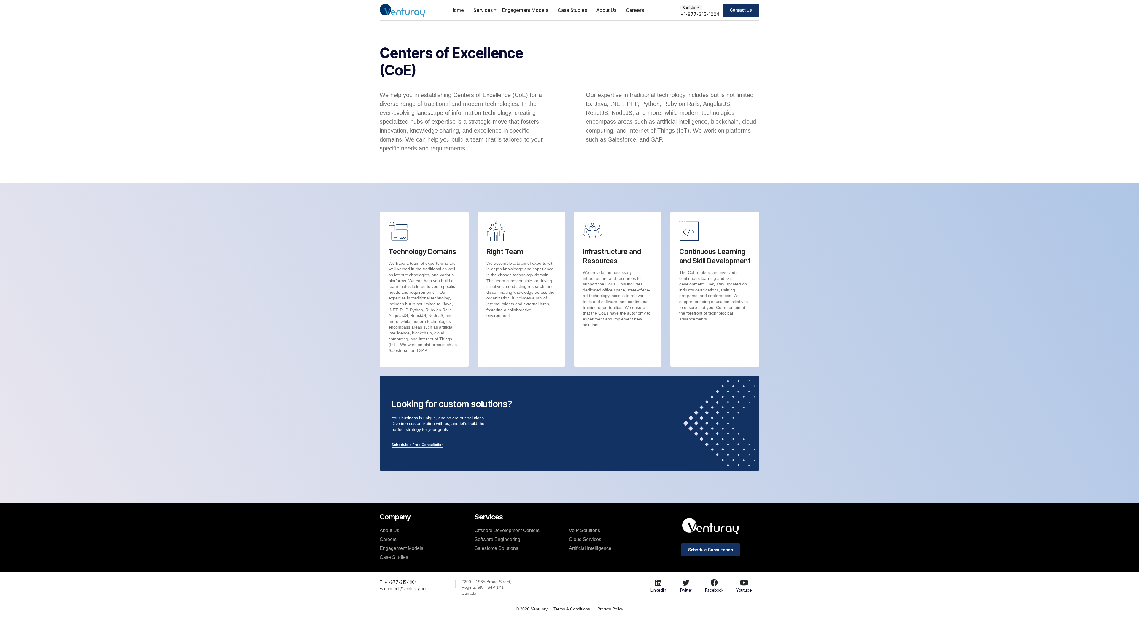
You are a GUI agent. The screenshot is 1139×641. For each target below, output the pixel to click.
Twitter (685, 590)
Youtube (744, 590)
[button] (691, 7)
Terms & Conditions (571, 609)
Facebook (714, 590)
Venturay (539, 609)
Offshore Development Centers (507, 530)
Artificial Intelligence (590, 548)
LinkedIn (658, 590)
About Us (606, 10)
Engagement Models (525, 10)
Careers (635, 10)
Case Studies (572, 10)
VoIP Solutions (584, 530)
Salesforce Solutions (496, 548)
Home (457, 10)
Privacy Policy (610, 609)
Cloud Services (585, 539)
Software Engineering (497, 539)
